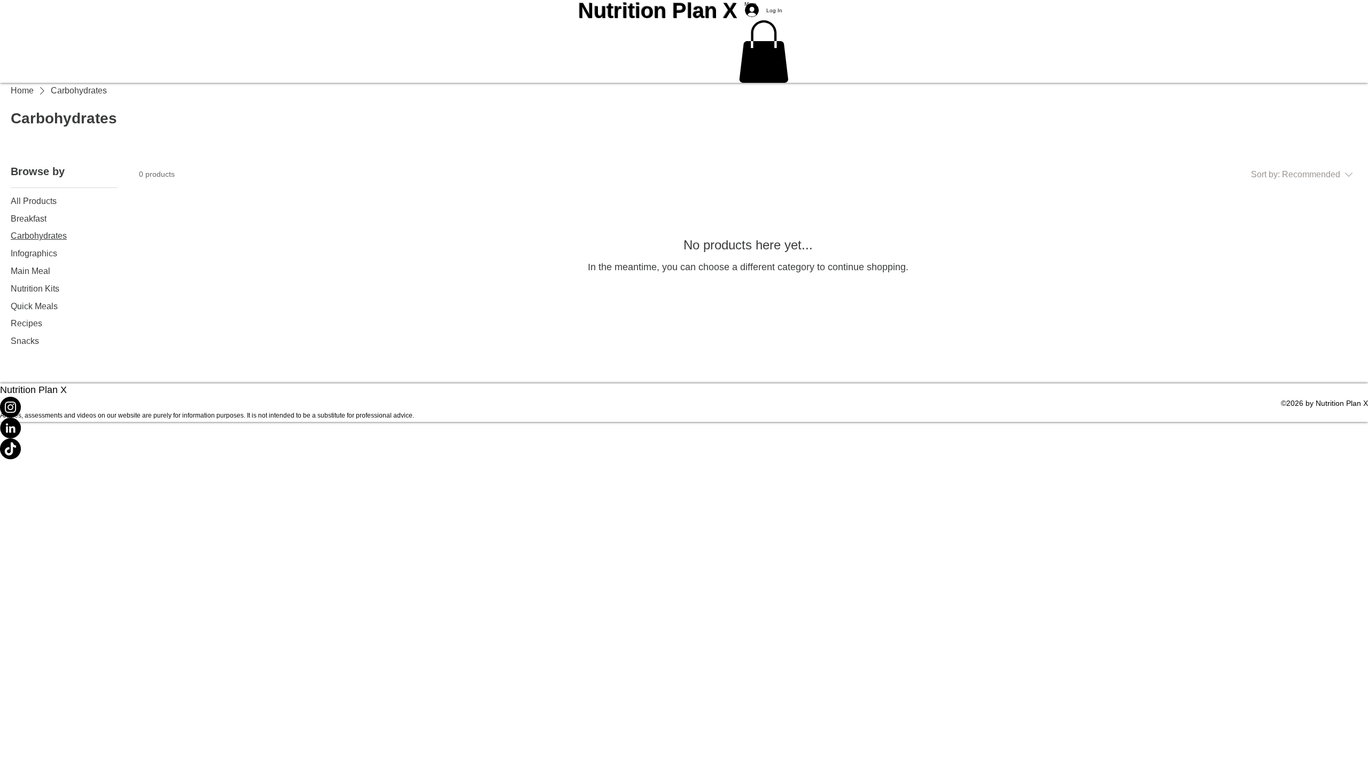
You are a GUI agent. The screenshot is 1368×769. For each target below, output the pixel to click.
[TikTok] (684, 448)
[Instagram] (684, 407)
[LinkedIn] (684, 428)
